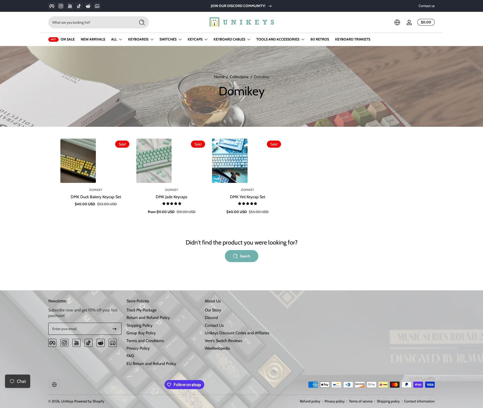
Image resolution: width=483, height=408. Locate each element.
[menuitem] (163, 310)
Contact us (427, 6)
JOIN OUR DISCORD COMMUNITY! (238, 6)
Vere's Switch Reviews (223, 340)
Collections (239, 76)
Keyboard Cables (229, 39)
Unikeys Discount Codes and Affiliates (237, 333)
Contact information (419, 401)
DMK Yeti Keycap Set (247, 196)
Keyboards (138, 39)
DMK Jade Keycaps (171, 196)
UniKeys (67, 401)
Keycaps (195, 39)
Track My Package (141, 310)
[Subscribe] (114, 329)
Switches (168, 39)
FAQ (130, 356)
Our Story (213, 310)
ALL (114, 39)
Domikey (261, 76)
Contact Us (214, 325)
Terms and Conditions (145, 340)
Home (219, 76)
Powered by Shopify (89, 401)
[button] (397, 22)
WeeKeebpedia (217, 348)
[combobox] (90, 22)
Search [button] (245, 256)
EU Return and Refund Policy (151, 363)
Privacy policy (335, 401)
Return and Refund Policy (148, 317)
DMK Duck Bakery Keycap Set (96, 196)
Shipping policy (388, 401)
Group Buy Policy (141, 333)
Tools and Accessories (277, 39)
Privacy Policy (138, 348)
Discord (211, 317)
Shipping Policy (139, 325)
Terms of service (361, 401)
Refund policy (310, 401)
